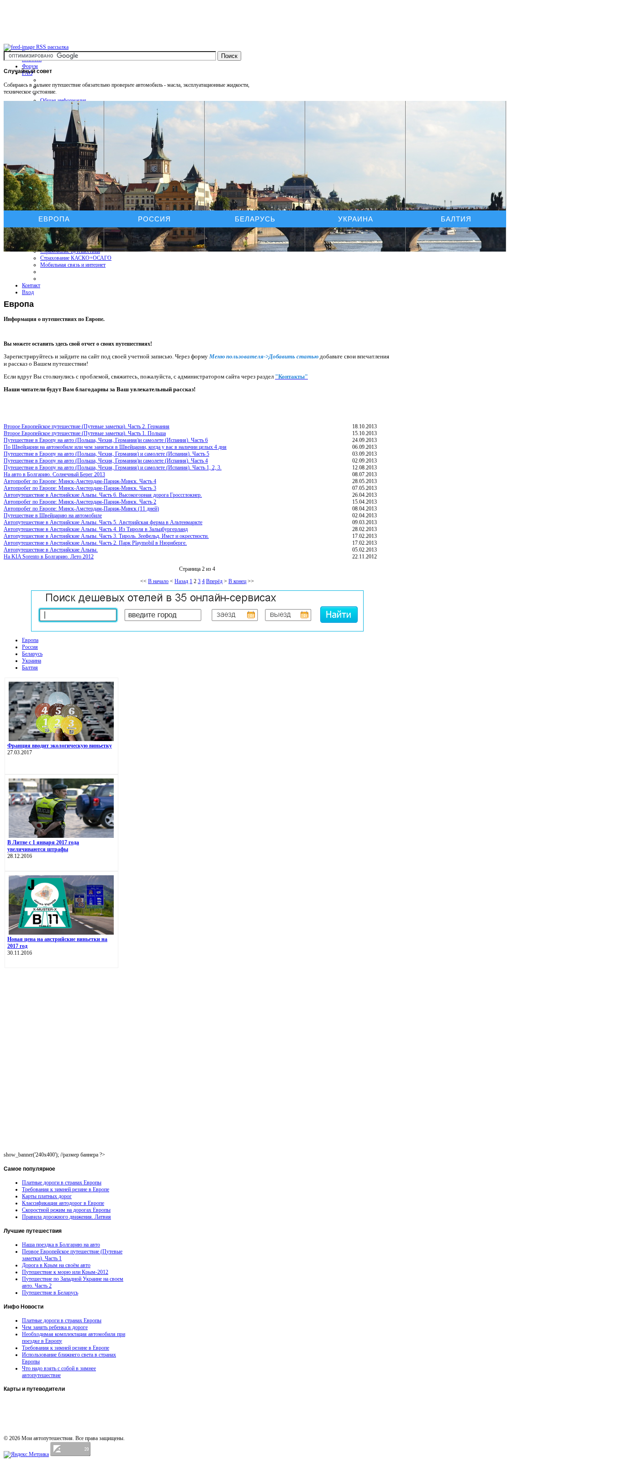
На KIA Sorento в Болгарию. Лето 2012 (49, 556)
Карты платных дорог (47, 1196)
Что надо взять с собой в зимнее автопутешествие (59, 1371)
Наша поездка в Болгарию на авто (61, 1244)
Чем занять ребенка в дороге (55, 1327)
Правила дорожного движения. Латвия (66, 1217)
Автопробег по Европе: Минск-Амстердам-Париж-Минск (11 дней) (81, 508)
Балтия (456, 219)
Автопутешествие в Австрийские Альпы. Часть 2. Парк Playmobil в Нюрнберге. (95, 543)
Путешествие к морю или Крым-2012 (65, 1272)
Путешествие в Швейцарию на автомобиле (53, 515)
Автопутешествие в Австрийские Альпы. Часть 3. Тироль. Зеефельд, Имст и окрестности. (106, 536)
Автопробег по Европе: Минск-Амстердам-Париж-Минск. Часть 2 (80, 502)
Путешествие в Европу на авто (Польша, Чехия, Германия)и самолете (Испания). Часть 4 (106, 461)
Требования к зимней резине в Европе (65, 1189)
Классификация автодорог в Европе (63, 1203)
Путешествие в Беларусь (50, 1292)
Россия (154, 219)
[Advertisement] (197, 272)
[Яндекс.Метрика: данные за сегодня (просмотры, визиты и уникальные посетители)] (26, 1454)
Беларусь (255, 219)
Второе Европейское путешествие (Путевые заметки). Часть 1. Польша (85, 433)
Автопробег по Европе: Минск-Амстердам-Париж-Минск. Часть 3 (80, 488)
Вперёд (214, 581)
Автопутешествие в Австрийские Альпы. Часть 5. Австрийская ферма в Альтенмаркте (103, 522)
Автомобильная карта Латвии (39, 1404)
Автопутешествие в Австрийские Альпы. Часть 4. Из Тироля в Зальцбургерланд (96, 529)
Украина (355, 219)
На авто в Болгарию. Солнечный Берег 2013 (54, 474)
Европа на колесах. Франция (37, 1421)
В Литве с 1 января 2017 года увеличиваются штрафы (43, 845)
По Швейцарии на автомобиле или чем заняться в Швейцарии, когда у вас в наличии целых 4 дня (115, 447)
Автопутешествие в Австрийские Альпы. (51, 550)
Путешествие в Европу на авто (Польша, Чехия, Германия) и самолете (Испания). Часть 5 (106, 454)
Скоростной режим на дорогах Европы (66, 1210)
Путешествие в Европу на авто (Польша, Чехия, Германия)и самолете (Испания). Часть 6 (106, 440)
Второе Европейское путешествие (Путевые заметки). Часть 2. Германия (86, 426)
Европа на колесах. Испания (37, 1412)
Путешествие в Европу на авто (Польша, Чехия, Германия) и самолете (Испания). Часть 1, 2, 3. (113, 467)
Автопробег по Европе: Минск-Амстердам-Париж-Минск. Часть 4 (80, 481)
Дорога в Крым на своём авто (56, 1265)
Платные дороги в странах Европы (61, 1182)
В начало (158, 581)
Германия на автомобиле (33, 1430)
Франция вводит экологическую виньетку (59, 745)
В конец (237, 581)
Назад (181, 581)
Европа (54, 219)
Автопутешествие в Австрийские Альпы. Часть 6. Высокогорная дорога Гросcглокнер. (103, 495)
